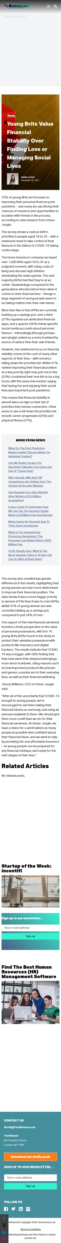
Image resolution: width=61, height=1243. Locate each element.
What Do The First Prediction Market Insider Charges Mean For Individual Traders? (29, 452)
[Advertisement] (30, 52)
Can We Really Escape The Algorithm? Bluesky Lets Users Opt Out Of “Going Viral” (30, 467)
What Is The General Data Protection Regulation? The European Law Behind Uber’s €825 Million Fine (29, 538)
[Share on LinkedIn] (4, 1232)
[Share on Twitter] (4, 1225)
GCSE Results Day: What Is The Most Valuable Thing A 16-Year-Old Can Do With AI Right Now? (30, 555)
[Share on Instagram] (4, 1238)
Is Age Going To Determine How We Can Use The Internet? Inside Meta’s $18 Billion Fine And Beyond (30, 511)
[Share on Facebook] (4, 1218)
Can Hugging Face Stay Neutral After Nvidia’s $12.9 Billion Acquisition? (28, 496)
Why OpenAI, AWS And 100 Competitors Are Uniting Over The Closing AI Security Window (29, 481)
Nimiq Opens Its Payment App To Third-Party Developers (29, 523)
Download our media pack (30, 1157)
